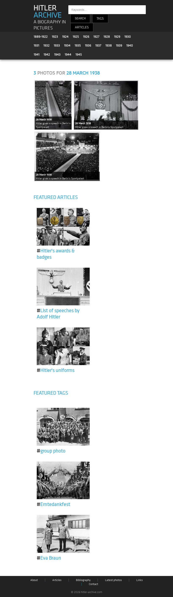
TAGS (100, 18)
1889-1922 (41, 37)
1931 (36, 45)
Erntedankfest (53, 504)
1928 (107, 37)
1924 (65, 37)
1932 (46, 45)
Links (139, 580)
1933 (57, 45)
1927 (96, 37)
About (34, 580)
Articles (56, 580)
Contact (93, 584)
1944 (68, 54)
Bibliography (83, 580)
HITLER (48, 11)
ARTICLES (82, 27)
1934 (67, 45)
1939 (119, 45)
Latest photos (113, 580)
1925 (76, 37)
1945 (79, 54)
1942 (47, 54)
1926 (86, 37)
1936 (88, 45)
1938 (108, 45)
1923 (55, 37)
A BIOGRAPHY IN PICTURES (50, 25)
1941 (36, 54)
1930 (127, 37)
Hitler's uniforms (55, 370)
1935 (78, 45)
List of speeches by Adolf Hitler (58, 313)
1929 (117, 37)
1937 (98, 45)
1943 (57, 54)
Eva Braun (49, 558)
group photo (51, 451)
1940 (129, 45)
